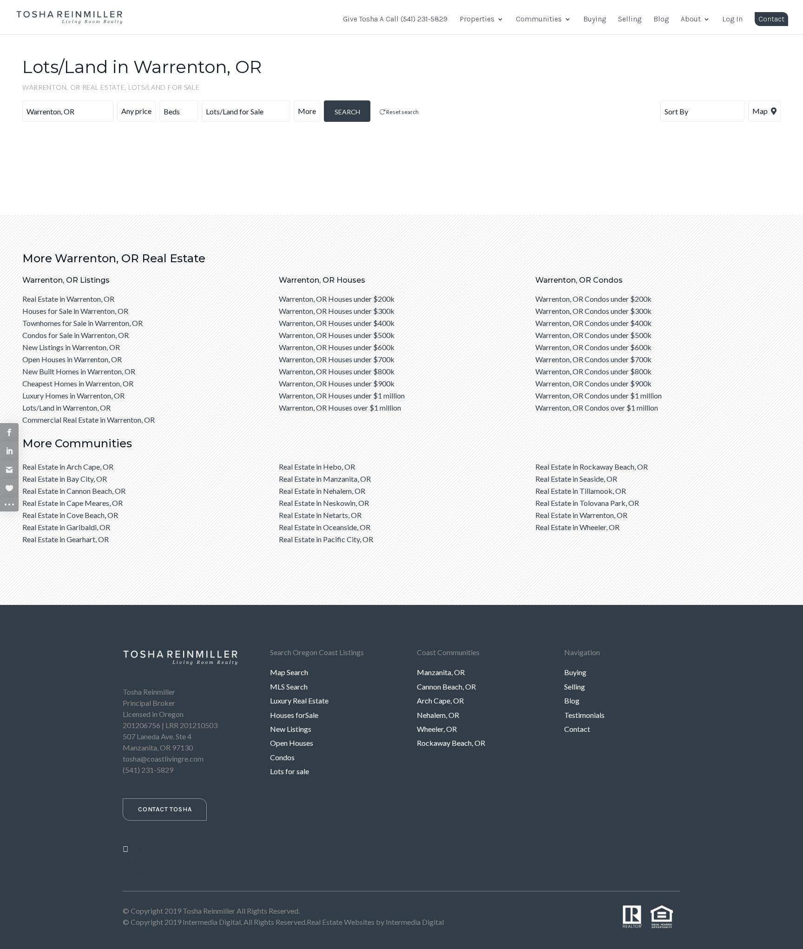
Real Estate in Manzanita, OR (325, 478)
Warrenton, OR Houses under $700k (337, 359)
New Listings (290, 728)
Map (760, 110)
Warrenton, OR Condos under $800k (593, 371)
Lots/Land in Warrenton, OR (66, 407)
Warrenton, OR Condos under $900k (593, 383)
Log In (732, 19)
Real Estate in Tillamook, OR (580, 490)
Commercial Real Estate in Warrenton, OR (88, 419)
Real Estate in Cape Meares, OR (72, 502)
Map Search (289, 672)
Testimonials (584, 714)
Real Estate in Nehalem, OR (322, 490)
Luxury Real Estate (299, 700)
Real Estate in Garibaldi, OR (66, 527)
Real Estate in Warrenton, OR (68, 298)
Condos (282, 757)
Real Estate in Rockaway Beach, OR (591, 466)
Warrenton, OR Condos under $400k (593, 323)
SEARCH (347, 112)
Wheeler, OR (437, 728)
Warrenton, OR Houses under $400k (337, 323)
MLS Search (289, 686)
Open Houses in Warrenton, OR (72, 359)
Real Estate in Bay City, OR (64, 478)
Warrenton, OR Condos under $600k (593, 347)
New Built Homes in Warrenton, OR (78, 371)
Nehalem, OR (438, 714)
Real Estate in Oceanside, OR (324, 527)
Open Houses (291, 742)
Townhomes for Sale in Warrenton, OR (82, 323)
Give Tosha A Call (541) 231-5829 (395, 19)
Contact (771, 18)
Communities (539, 19)
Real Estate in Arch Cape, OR (67, 466)
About (691, 19)
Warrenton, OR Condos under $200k (593, 298)
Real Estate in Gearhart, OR (65, 539)
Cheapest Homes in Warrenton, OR (77, 383)
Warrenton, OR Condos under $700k (593, 359)
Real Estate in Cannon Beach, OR (73, 490)
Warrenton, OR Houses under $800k (337, 371)
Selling (629, 19)
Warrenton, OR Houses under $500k (337, 335)
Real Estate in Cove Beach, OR (70, 515)
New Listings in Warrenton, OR (71, 347)
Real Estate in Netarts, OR (320, 515)
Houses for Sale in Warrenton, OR (75, 310)
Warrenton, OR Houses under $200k (337, 298)
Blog (661, 19)
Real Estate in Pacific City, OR (326, 539)
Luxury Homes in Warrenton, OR (73, 395)
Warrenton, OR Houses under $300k (337, 310)
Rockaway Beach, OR (451, 742)
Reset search (402, 111)
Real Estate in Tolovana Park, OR (587, 502)
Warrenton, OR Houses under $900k (337, 383)
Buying (594, 19)
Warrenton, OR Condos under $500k (593, 335)
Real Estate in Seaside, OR (576, 478)
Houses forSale (294, 714)
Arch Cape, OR (440, 700)
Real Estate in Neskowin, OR (324, 502)
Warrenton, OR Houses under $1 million (342, 395)
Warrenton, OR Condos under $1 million (598, 395)
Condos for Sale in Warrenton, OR (75, 335)
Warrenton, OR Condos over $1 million (596, 407)
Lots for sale (289, 771)
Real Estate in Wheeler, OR (577, 527)
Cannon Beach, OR (446, 686)
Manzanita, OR (441, 672)
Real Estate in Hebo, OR (317, 466)
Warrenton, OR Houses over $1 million (340, 407)
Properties (477, 19)
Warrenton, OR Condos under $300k (593, 310)
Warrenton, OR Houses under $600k (337, 347)
